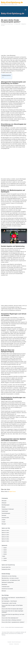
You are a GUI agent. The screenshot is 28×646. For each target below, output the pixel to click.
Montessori (4, 590)
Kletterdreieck (4, 584)
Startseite (2, 627)
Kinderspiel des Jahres (6, 569)
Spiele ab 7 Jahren (5, 541)
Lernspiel (3, 521)
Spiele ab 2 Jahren (5, 530)
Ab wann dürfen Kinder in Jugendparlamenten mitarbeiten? (13, 622)
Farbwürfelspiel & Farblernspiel (8, 509)
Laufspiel (3, 519)
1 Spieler (3, 556)
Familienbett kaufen (5, 586)
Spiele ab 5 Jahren (5, 536)
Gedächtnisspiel (5, 511)
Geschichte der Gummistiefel (7, 588)
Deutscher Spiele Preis (6, 567)
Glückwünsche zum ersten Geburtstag (9, 576)
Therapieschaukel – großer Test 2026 (9, 603)
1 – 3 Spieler (4, 549)
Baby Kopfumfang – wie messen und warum (10, 578)
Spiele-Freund (10, 23)
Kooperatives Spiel (5, 517)
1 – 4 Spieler (4, 552)
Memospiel (4, 523)
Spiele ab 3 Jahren (5, 532)
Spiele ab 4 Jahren (5, 534)
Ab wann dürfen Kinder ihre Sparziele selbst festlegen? (12, 608)
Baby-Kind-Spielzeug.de (12, 13)
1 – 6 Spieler (4, 554)
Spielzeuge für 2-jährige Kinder (8, 582)
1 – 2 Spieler (4, 547)
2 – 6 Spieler (4, 560)
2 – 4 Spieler (4, 558)
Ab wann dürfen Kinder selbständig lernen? (10, 618)
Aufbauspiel (4, 502)
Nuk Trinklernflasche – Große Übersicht (9, 601)
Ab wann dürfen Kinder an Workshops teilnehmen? (11, 620)
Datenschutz (16, 644)
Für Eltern (3, 25)
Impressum (11, 644)
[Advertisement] (14, 41)
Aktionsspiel (4, 500)
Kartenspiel (4, 515)
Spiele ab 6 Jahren (5, 539)
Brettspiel (3, 507)
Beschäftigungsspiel (5, 504)
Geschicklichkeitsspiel (6, 513)
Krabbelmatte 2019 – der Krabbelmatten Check (11, 580)
